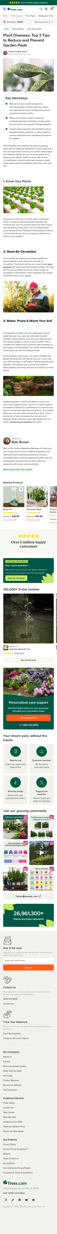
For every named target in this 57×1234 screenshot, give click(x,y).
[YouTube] (26, 1200)
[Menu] (5, 9)
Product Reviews (11, 1080)
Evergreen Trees (46, 16)
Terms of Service (10, 1158)
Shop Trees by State (12, 1071)
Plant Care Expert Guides (14, 1066)
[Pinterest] (33, 1200)
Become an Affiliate (12, 1085)
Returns (6, 1154)
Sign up (28, 967)
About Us (7, 1057)
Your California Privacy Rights (16, 1168)
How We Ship (9, 1117)
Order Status (9, 1103)
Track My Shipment (12, 1033)
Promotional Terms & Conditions (18, 1172)
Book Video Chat (28, 718)
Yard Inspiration (10, 1090)
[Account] (46, 9)
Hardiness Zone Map (12, 1122)
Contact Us (8, 1003)
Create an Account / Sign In (16, 1038)
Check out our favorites (21, 422)
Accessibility (9, 1163)
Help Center (8, 1112)
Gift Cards (7, 1075)
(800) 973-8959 (30, 725)
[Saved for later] (21, 489)
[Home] (14, 9)
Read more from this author (17, 469)
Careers (6, 1061)
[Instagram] (5, 1200)
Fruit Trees (30, 16)
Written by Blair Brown (17, 51)
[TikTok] (12, 1200)
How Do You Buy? (16, 578)
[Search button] (41, 9)
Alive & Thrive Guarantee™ (15, 1149)
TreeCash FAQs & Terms (14, 1126)
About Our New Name (13, 1131)
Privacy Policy (9, 1144)
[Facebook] (19, 1200)
